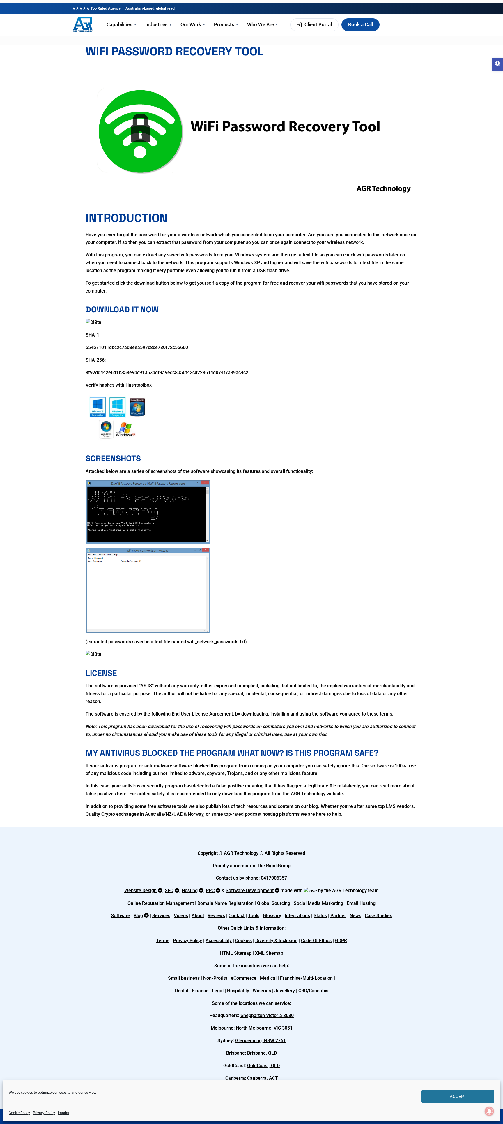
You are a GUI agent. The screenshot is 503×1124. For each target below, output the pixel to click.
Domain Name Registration (225, 903)
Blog (138, 915)
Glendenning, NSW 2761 (260, 1040)
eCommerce (243, 978)
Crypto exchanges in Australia (132, 814)
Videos (181, 915)
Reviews (216, 915)
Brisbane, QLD (262, 1053)
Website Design (140, 890)
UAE (178, 814)
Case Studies (378, 915)
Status (320, 915)
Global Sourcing (273, 903)
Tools (253, 915)
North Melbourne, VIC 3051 (264, 1028)
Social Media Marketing (318, 903)
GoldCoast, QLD (263, 1065)
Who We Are (262, 24)
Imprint (63, 1113)
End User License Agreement (202, 714)
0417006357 (274, 878)
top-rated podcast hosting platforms (262, 814)
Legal (218, 990)
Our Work (192, 24)
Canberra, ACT (262, 1078)
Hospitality (238, 990)
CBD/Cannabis (313, 990)
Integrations (297, 915)
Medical (268, 978)
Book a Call (360, 24)
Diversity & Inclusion (276, 940)
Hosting (190, 890)
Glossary (272, 915)
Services (161, 915)
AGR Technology (242, 853)
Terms (162, 940)
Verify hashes (100, 385)
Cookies (243, 940)
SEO (169, 890)
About (198, 915)
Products (226, 24)
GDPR (341, 940)
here (122, 794)
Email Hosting (361, 903)
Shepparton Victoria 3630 (267, 1015)
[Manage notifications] (489, 1111)
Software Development (250, 890)
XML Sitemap (269, 953)
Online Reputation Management (160, 903)
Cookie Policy (19, 1113)
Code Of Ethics (316, 940)
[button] (497, 64)
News (355, 915)
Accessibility (219, 940)
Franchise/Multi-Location (306, 978)
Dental (181, 990)
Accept (458, 1096)
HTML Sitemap (236, 953)
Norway (195, 814)
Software (120, 915)
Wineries (262, 990)
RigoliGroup (278, 865)
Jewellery (284, 990)
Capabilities (121, 24)
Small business (184, 978)
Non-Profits (215, 978)
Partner (338, 915)
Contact (237, 915)
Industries (158, 24)
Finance (200, 990)
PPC (210, 890)
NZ (169, 814)
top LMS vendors (396, 806)
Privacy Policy (44, 1113)
